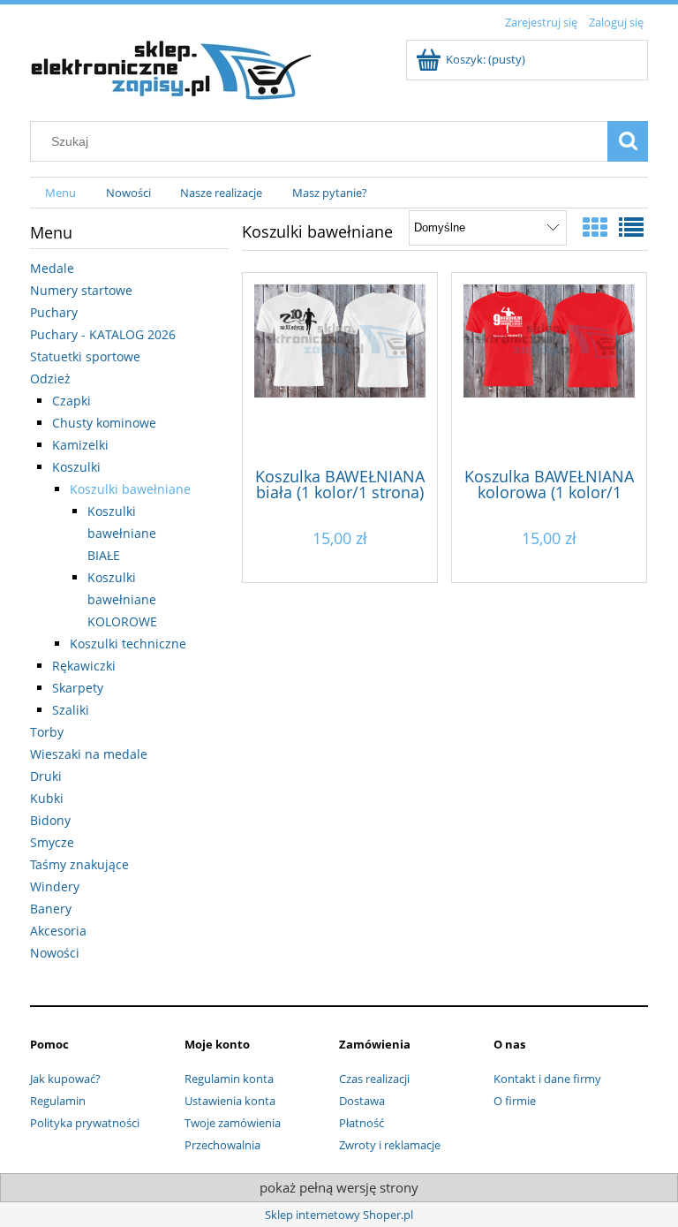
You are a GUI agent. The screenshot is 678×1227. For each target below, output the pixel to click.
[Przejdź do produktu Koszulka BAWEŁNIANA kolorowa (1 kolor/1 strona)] (549, 368)
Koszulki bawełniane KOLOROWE (122, 599)
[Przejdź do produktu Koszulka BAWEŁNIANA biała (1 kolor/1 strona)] (340, 368)
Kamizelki (80, 444)
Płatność (361, 1123)
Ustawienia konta (230, 1101)
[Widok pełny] (631, 227)
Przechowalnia (222, 1145)
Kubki (47, 798)
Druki (46, 776)
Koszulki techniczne (128, 643)
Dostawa (362, 1101)
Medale (52, 268)
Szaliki (70, 709)
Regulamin (58, 1101)
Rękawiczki (84, 665)
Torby (47, 731)
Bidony (50, 820)
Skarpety (77, 687)
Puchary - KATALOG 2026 (103, 334)
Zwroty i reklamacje (390, 1145)
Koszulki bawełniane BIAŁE (121, 533)
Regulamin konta (229, 1079)
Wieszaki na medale (88, 754)
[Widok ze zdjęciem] (595, 227)
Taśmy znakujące (79, 864)
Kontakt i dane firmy (547, 1079)
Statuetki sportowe (85, 356)
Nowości (54, 952)
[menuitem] (60, 193)
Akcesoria (58, 930)
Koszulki (76, 466)
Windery (54, 886)
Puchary (54, 312)
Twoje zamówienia (233, 1123)
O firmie (514, 1101)
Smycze (52, 842)
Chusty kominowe (104, 422)
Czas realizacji (374, 1079)
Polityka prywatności (84, 1123)
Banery (51, 908)
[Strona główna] (171, 67)
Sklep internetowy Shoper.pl (339, 1215)
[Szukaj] (627, 141)
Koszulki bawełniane (130, 489)
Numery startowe (81, 290)
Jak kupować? (65, 1079)
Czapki (71, 400)
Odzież (50, 378)
